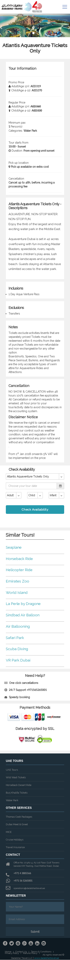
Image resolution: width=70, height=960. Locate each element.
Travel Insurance (15, 847)
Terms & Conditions (41, 951)
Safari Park (15, 638)
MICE (9, 832)
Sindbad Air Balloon (22, 615)
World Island (17, 592)
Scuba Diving (17, 649)
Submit (35, 931)
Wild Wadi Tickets (16, 777)
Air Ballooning (18, 626)
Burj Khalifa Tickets (16, 792)
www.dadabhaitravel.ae (46, 958)
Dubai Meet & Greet (17, 824)
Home (8, 951)
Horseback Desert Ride (18, 785)
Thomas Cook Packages (19, 816)
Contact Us (21, 951)
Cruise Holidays (14, 839)
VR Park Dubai (18, 660)
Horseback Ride (19, 558)
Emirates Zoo (17, 581)
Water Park (12, 800)
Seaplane (14, 547)
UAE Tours (12, 769)
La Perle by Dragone (23, 603)
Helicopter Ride (19, 570)
